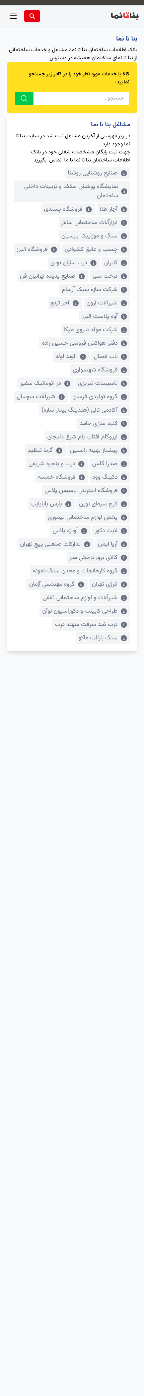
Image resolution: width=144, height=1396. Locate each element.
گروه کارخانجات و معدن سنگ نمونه (75, 571)
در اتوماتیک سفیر (40, 383)
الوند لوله (66, 356)
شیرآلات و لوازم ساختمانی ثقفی (80, 598)
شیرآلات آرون (102, 303)
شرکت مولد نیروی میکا (91, 330)
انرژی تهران (105, 584)
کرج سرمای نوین (98, 504)
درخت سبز (105, 276)
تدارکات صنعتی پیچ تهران (50, 544)
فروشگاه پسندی (63, 209)
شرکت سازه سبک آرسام (90, 289)
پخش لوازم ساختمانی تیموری (83, 517)
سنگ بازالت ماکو (98, 638)
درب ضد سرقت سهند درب (86, 624)
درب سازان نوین (68, 263)
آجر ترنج (59, 303)
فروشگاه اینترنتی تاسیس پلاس (81, 490)
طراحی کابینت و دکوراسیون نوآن (80, 611)
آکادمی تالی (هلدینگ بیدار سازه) (80, 410)
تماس (55, 160)
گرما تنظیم (40, 450)
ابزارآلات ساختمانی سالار (89, 222)
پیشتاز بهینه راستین (94, 450)
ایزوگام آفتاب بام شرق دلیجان (82, 437)
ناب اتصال (106, 356)
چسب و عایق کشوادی (91, 249)
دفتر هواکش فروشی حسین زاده (80, 343)
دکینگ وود (105, 477)
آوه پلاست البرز (100, 316)
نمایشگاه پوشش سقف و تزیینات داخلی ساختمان (71, 191)
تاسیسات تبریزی (98, 383)
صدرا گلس (105, 464)
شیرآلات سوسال (36, 397)
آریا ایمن (108, 544)
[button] (13, 16)
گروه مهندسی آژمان (52, 584)
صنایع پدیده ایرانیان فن (47, 276)
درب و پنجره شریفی (51, 464)
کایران (111, 263)
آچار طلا (108, 209)
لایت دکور (106, 531)
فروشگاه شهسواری (95, 370)
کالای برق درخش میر (93, 557)
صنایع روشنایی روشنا (93, 173)
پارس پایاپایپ (46, 504)
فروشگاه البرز (32, 249)
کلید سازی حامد (99, 423)
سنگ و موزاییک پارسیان (89, 236)
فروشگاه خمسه (56, 477)
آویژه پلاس (65, 531)
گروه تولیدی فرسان (95, 397)
